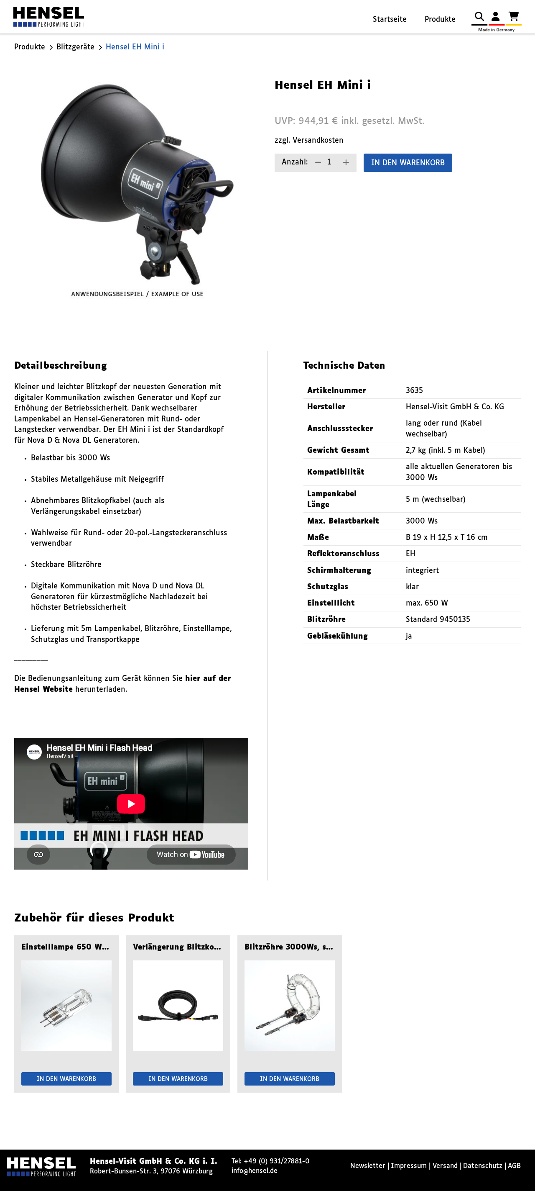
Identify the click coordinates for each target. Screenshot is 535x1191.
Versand (445, 1166)
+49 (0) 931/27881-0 (277, 1161)
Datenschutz (482, 1166)
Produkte (440, 19)
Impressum (409, 1166)
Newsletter (367, 1166)
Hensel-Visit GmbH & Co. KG (455, 407)
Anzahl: (295, 162)
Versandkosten (318, 140)
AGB (514, 1166)
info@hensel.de (255, 1171)
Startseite (390, 19)
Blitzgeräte (75, 47)
